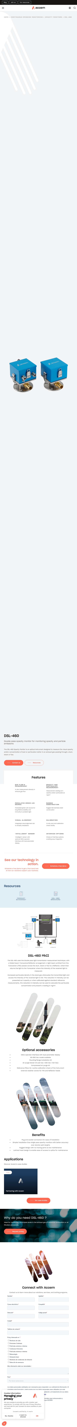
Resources (37, 763)
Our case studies (41, 1200)
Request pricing (18, 1231)
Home (6, 17)
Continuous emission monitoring (27, 17)
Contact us (16, 763)
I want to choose (23, 1416)
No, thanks (9, 1416)
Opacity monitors (53, 17)
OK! (37, 1416)
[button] (4, 1423)
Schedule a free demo (58, 866)
